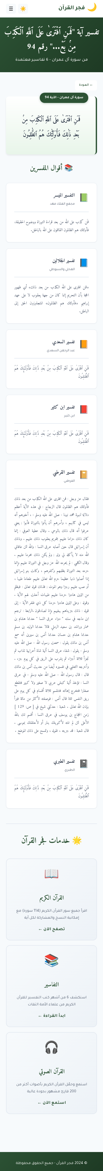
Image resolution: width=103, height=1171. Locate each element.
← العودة (86, 85)
